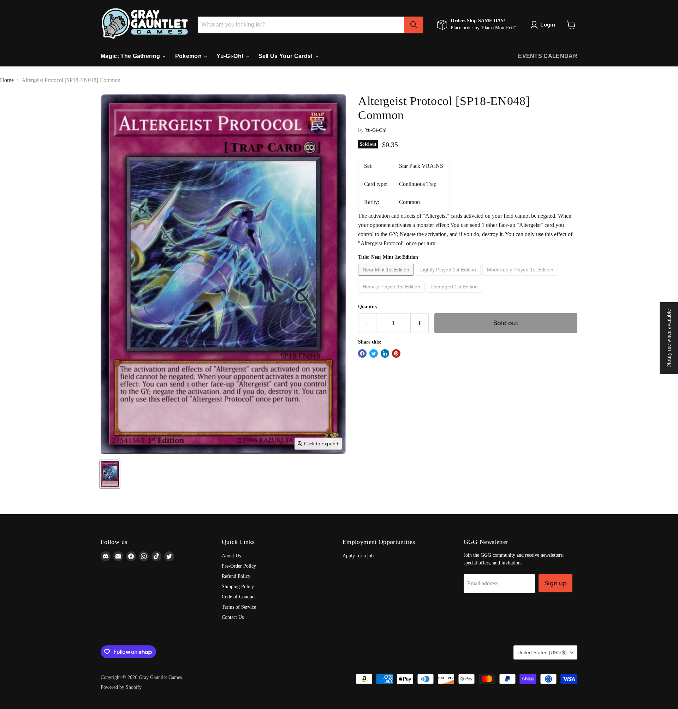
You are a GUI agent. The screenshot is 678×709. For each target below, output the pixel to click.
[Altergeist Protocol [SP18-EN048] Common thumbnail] (110, 474)
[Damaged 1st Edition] (455, 294)
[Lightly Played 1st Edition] (449, 277)
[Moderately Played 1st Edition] (521, 277)
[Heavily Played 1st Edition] (392, 294)
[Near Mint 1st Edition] (387, 277)
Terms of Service (239, 607)
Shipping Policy (238, 586)
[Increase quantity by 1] (420, 323)
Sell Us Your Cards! (286, 56)
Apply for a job (358, 555)
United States (542, 652)
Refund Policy (236, 576)
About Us (231, 555)
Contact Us (233, 617)
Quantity (367, 306)
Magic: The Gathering (131, 56)
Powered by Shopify (121, 687)
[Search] (413, 25)
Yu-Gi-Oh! (230, 56)
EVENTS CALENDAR (547, 56)
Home (7, 80)
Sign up (555, 583)
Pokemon (189, 56)
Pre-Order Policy (239, 566)
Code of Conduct (239, 596)
